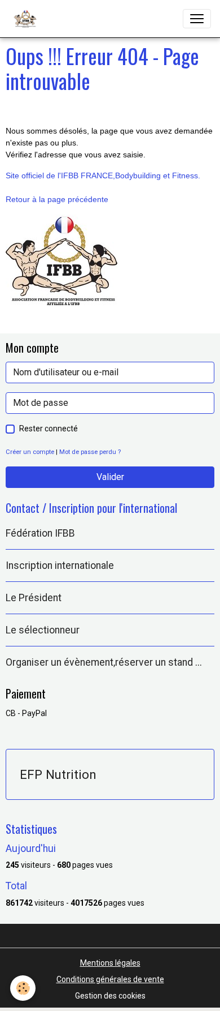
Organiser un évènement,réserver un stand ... (104, 662)
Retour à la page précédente (57, 199)
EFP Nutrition (58, 774)
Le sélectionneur (43, 630)
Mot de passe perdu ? (90, 452)
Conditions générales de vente (110, 979)
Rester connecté (48, 428)
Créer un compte (30, 452)
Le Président (33, 597)
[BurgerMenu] (197, 18)
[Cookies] (23, 988)
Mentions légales (110, 962)
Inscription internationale (60, 565)
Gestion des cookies (110, 995)
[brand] (27, 18)
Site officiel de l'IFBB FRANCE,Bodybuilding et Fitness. (103, 175)
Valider (110, 477)
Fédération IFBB (40, 533)
